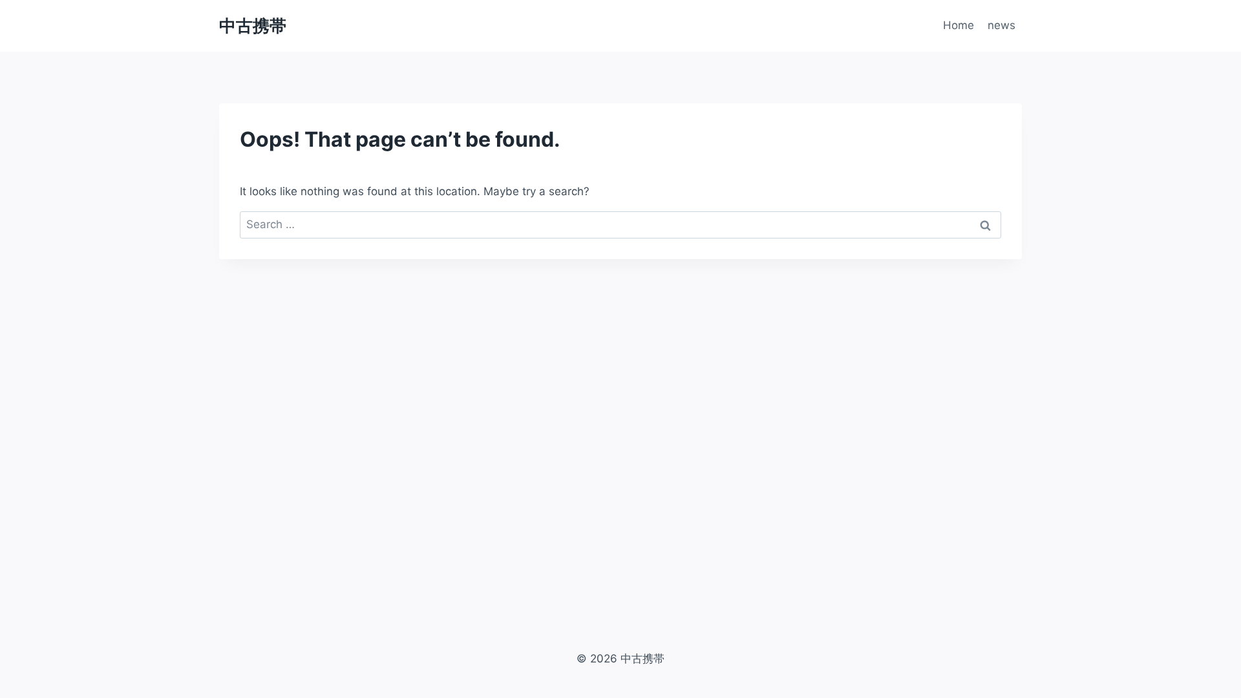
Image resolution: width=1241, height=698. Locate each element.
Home (958, 25)
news (1001, 25)
